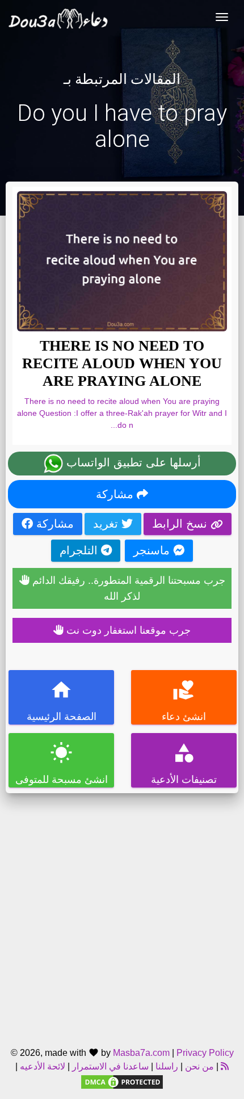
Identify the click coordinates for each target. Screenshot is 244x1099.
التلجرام (80, 550)
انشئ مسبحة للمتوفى (61, 763)
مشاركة (116, 494)
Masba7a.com (141, 1053)
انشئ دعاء (184, 700)
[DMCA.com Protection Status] (122, 1081)
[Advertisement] (122, 915)
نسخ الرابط (181, 523)
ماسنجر (153, 550)
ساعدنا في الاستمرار (110, 1066)
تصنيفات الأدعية (184, 763)
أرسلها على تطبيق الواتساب (132, 462)
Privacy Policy (205, 1053)
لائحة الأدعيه (42, 1066)
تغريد (107, 523)
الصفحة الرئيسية (61, 700)
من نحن (198, 1066)
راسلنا (166, 1066)
